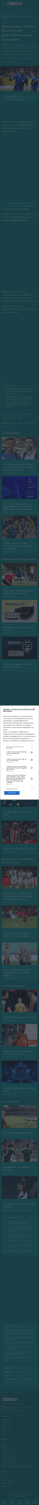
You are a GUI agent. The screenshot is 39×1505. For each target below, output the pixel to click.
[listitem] (19, 747)
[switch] (31, 752)
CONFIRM (12, 793)
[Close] (35, 710)
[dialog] (19, 752)
